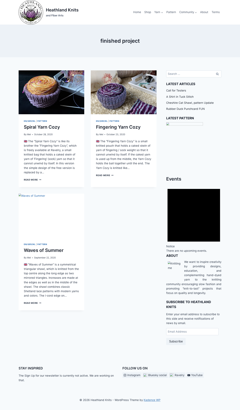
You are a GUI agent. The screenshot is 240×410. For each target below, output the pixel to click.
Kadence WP (152, 400)
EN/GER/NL (29, 121)
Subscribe (176, 341)
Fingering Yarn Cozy (118, 127)
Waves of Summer (44, 250)
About (204, 12)
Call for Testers (176, 90)
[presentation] (51, 92)
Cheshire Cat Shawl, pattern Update (190, 102)
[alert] (193, 217)
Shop (147, 12)
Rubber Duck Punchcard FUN (185, 108)
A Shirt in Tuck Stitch (180, 96)
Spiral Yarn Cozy (42, 127)
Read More (32, 179)
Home (137, 12)
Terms (216, 12)
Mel (29, 134)
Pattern (171, 12)
